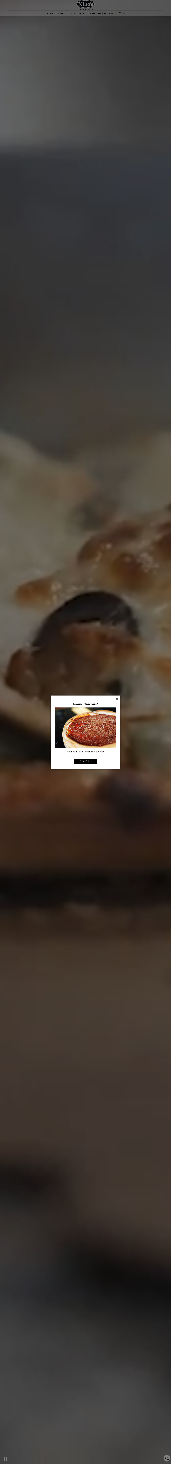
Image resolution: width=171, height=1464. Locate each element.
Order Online (85, 761)
